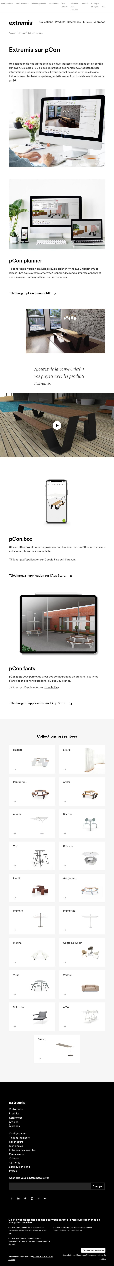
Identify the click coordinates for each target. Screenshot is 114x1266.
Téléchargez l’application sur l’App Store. (38, 575)
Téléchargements (39, 3)
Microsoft (69, 559)
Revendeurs (53, 3)
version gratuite (36, 268)
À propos (99, 22)
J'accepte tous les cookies (93, 1250)
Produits (60, 22)
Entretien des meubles (22, 1150)
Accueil (12, 33)
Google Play (51, 559)
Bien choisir (16, 1146)
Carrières (14, 1162)
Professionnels (22, 3)
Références (74, 22)
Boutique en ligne (19, 1166)
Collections (46, 22)
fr (103, 6)
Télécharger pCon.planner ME (30, 293)
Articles (87, 22)
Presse (13, 1171)
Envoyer (98, 1186)
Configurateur (7, 3)
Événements (16, 1154)
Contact (85, 3)
